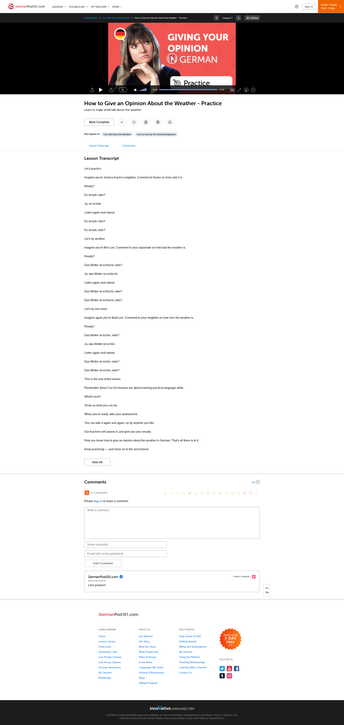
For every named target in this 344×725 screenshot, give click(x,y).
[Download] (246, 90)
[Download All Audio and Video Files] (170, 122)
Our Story (144, 641)
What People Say (148, 651)
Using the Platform (189, 657)
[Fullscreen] (239, 90)
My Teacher (98, 6)
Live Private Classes (110, 657)
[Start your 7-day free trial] (230, 639)
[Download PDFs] (158, 122)
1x (123, 90)
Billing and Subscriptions (193, 646)
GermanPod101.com (194, 715)
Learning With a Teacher (193, 667)
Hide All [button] (97, 462)
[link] (216, 17)
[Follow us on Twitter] (222, 668)
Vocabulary (77, 6)
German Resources (110, 667)
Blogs (142, 677)
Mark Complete (99, 122)
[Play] (101, 90)
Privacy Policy (213, 715)
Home (102, 636)
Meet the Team (147, 646)
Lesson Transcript (99, 145)
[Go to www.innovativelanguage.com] (172, 707)
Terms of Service (208, 718)
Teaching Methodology (192, 662)
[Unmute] (135, 90)
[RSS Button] (87, 492)
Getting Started (187, 641)
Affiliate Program (148, 683)
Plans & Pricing (147, 657)
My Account (185, 651)
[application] (172, 58)
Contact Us (185, 672)
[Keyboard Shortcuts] (253, 90)
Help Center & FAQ (190, 636)
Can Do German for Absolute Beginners (156, 134)
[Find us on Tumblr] (222, 675)
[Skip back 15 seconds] (92, 90)
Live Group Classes (110, 662)
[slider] (143, 89)
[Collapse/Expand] (172, 482)
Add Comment (103, 563)
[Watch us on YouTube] (229, 668)
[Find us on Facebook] (236, 668)
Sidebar (254, 18)
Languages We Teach (151, 667)
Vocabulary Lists (108, 651)
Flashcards (105, 646)
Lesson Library (91, 18)
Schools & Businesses (151, 672)
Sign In (309, 6)
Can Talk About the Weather (116, 18)
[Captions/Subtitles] (232, 90)
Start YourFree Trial (329, 6)
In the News (145, 662)
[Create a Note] (146, 122)
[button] (297, 6)
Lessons (57, 6)
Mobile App (105, 677)
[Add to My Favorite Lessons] (134, 122)
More (115, 6)
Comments (128, 145)
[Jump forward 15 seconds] (111, 90)
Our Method (145, 636)
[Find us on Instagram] (229, 675)
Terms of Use (230, 715)
